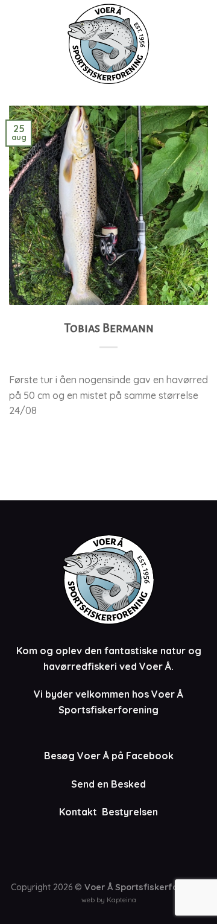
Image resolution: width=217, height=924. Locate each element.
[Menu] (200, 44)
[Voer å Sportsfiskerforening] (108, 44)
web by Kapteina (108, 899)
